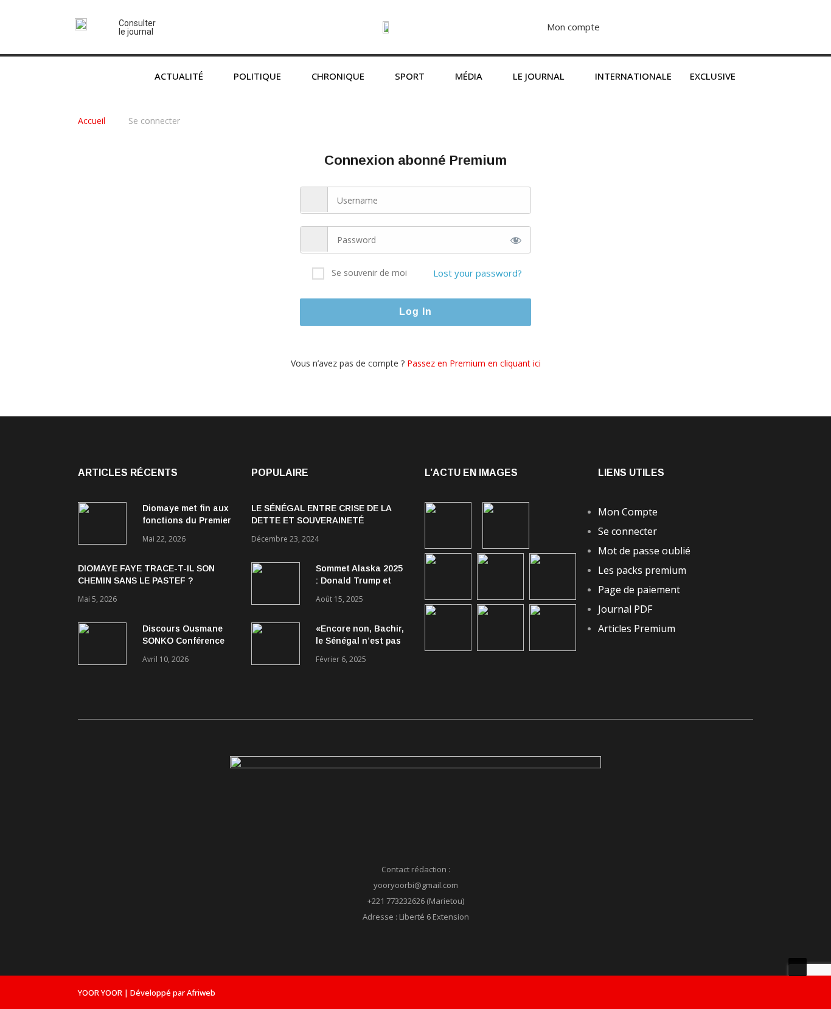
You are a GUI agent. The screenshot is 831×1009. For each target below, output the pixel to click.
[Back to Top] (797, 967)
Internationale (633, 76)
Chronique (337, 76)
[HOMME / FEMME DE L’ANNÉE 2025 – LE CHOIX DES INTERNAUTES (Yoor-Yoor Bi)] (448, 647)
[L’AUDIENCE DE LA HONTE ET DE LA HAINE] (448, 596)
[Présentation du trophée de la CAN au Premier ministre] (552, 596)
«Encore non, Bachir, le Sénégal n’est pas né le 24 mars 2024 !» (360, 641)
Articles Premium (636, 628)
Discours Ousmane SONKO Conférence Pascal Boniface (183, 641)
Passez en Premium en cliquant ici (474, 363)
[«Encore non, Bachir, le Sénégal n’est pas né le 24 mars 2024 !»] (278, 645)
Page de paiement (639, 589)
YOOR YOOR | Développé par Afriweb (146, 992)
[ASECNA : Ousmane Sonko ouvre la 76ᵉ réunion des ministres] (552, 647)
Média (468, 76)
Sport (410, 76)
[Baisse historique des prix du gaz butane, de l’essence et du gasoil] (500, 647)
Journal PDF (625, 609)
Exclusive (712, 76)
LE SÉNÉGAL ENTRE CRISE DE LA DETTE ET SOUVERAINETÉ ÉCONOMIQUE (321, 520)
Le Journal (539, 76)
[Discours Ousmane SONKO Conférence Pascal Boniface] (105, 645)
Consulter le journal (137, 27)
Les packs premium (642, 570)
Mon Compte (628, 511)
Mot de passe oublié (644, 550)
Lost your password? (477, 273)
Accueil (93, 120)
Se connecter (627, 531)
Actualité (179, 76)
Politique (257, 76)
